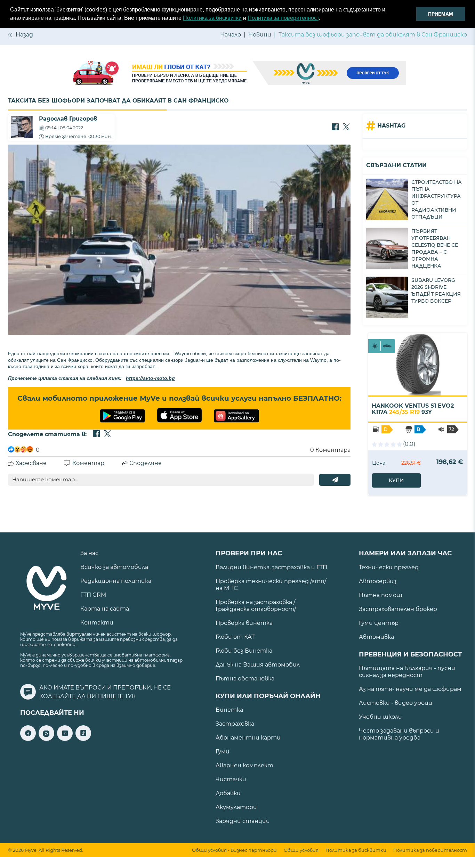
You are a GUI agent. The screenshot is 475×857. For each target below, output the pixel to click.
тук (130, 696)
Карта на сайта (104, 608)
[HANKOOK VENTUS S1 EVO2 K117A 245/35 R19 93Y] (417, 364)
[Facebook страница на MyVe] (28, 739)
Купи (396, 480)
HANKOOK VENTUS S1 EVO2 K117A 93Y (413, 408)
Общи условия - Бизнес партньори (234, 850)
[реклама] (237, 74)
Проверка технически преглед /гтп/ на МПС (271, 584)
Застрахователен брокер (398, 609)
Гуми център (378, 623)
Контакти (96, 622)
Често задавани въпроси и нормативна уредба (399, 734)
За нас (89, 553)
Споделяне (145, 463)
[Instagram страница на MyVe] (46, 739)
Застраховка (235, 723)
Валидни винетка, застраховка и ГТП (271, 567)
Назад (24, 34)
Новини (259, 34)
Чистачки (231, 779)
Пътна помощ (380, 595)
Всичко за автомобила (114, 567)
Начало (230, 34)
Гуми (223, 751)
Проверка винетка (244, 623)
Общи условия (301, 850)
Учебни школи (380, 716)
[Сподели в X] (346, 127)
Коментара (330, 450)
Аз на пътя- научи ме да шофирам (410, 689)
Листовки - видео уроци (395, 703)
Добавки (228, 793)
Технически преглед (389, 567)
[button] (322, 19)
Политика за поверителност (283, 18)
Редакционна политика (115, 581)
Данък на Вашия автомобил (258, 664)
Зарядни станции (243, 821)
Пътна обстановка (245, 678)
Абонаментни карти (248, 737)
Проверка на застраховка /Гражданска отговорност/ (256, 605)
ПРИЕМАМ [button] (440, 14)
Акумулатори (236, 807)
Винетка (229, 710)
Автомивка (376, 637)
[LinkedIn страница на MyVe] (65, 739)
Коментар (88, 463)
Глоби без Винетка (244, 650)
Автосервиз (377, 581)
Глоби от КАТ (235, 637)
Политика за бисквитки (212, 18)
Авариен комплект (244, 765)
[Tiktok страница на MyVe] (83, 739)
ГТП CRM (93, 594)
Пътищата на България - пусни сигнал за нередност (407, 671)
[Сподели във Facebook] (335, 127)
